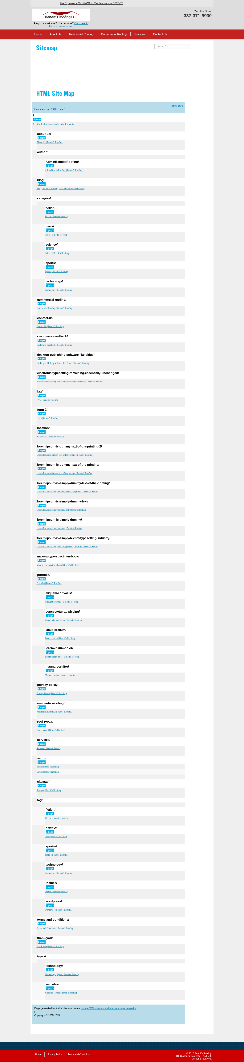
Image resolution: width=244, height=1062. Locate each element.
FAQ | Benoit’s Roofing (47, 400)
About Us (55, 34)
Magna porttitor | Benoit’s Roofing (60, 675)
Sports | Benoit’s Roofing (56, 271)
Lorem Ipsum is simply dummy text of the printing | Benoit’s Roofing (68, 491)
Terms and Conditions (79, 1054)
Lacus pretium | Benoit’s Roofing (60, 638)
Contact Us (160, 34)
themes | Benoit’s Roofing (56, 891)
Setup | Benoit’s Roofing (48, 766)
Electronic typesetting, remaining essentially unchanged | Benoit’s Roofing (70, 381)
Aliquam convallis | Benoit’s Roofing (61, 601)
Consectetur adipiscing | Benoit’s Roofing (63, 620)
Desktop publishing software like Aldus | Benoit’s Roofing (63, 363)
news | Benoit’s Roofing (56, 836)
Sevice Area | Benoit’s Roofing (50, 436)
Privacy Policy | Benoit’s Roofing (52, 693)
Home (38, 34)
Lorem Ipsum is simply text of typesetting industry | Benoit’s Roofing (68, 546)
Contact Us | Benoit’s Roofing (50, 326)
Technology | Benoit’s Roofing (58, 290)
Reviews (139, 34)
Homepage (177, 105)
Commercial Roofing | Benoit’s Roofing (54, 308)
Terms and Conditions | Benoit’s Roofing (55, 928)
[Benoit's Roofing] (61, 10)
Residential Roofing (81, 34)
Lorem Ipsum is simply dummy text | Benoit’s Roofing (61, 510)
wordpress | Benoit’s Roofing (58, 909)
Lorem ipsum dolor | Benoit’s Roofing (62, 656)
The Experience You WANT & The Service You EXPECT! (91, 3)
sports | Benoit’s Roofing (56, 854)
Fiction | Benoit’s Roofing (56, 216)
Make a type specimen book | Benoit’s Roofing (58, 565)
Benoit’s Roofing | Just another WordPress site (53, 124)
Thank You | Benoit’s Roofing (50, 946)
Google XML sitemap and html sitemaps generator (108, 1008)
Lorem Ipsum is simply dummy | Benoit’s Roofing (59, 528)
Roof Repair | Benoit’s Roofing (51, 730)
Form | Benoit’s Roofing (48, 418)
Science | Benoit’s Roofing (57, 253)
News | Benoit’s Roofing (56, 234)
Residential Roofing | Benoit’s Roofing (54, 711)
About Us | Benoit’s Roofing (50, 142)
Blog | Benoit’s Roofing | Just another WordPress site (60, 188)
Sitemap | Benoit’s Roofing (49, 790)
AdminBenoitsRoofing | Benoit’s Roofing (64, 170)
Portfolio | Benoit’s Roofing (49, 583)
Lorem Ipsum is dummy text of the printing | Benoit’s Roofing (64, 455)
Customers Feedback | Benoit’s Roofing (54, 345)
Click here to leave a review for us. (68, 25)
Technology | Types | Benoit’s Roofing (62, 974)
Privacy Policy (54, 1054)
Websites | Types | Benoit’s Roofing (61, 992)
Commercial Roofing (114, 34)
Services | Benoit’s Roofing (49, 748)
